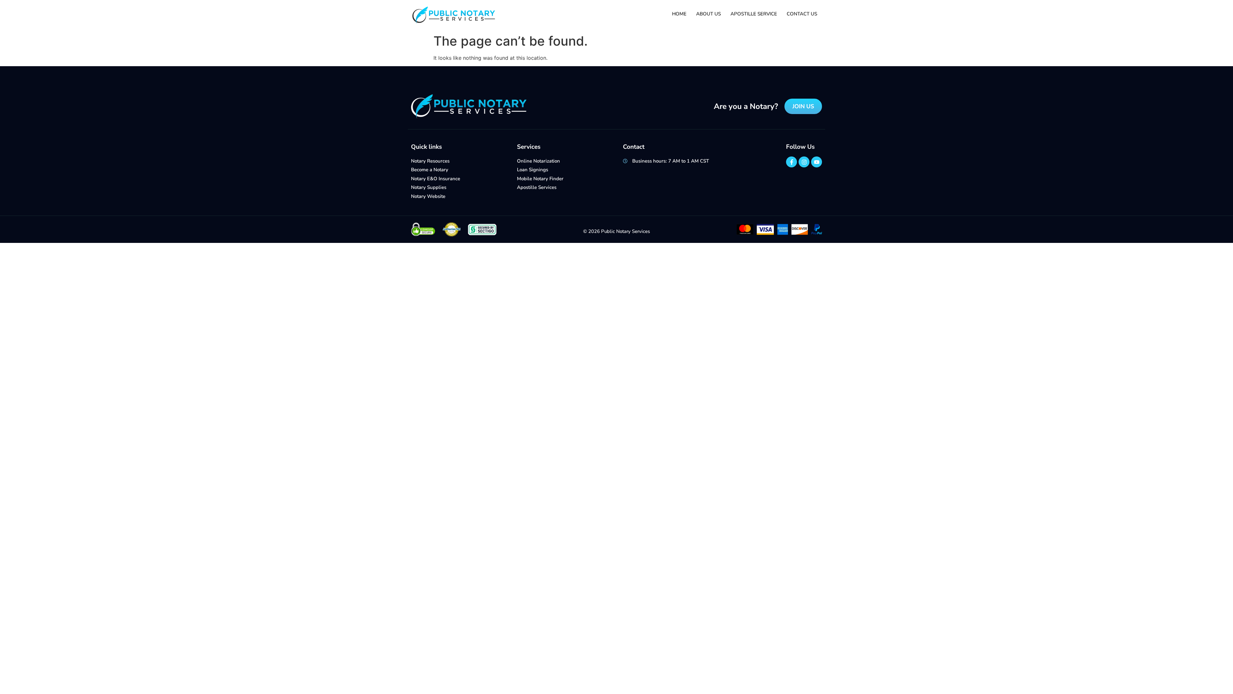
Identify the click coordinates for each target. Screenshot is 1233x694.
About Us (708, 14)
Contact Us (802, 14)
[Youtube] (816, 161)
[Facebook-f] (791, 161)
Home (679, 14)
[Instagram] (804, 161)
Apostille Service (753, 14)
